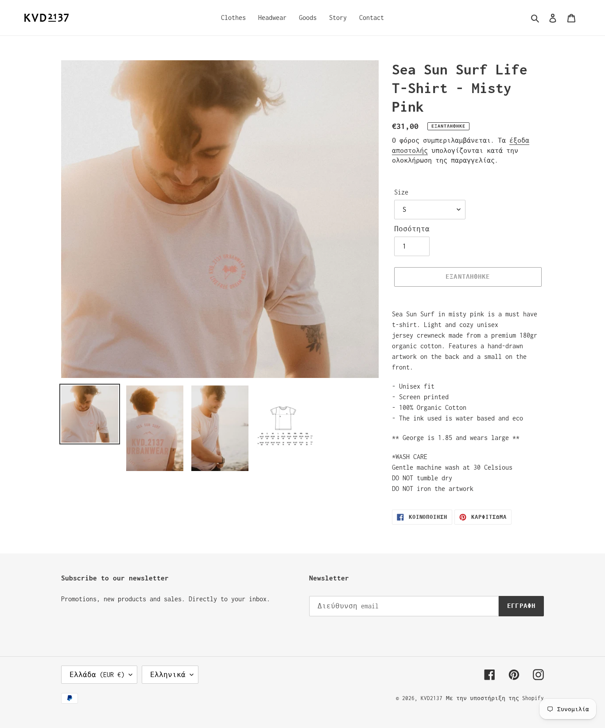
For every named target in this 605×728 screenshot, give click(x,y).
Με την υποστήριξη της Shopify (495, 698)
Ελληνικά (168, 674)
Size (401, 192)
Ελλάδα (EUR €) (97, 674)
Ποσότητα (412, 229)
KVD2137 (431, 698)
